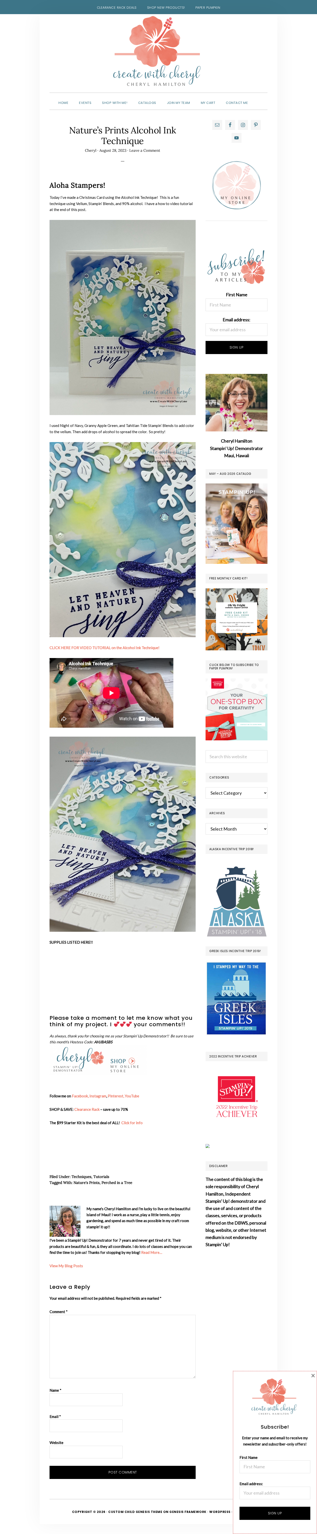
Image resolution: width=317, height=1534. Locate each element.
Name (55, 1390)
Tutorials (101, 1176)
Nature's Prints (87, 1182)
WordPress (220, 1512)
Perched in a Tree (117, 1182)
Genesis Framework (188, 1512)
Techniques (81, 1176)
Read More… (151, 1252)
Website (56, 1442)
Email (55, 1416)
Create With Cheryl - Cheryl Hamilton (158, 51)
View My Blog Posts (66, 1265)
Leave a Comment (144, 150)
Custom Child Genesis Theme (135, 1512)
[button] (259, 98)
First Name (236, 294)
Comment (59, 1311)
